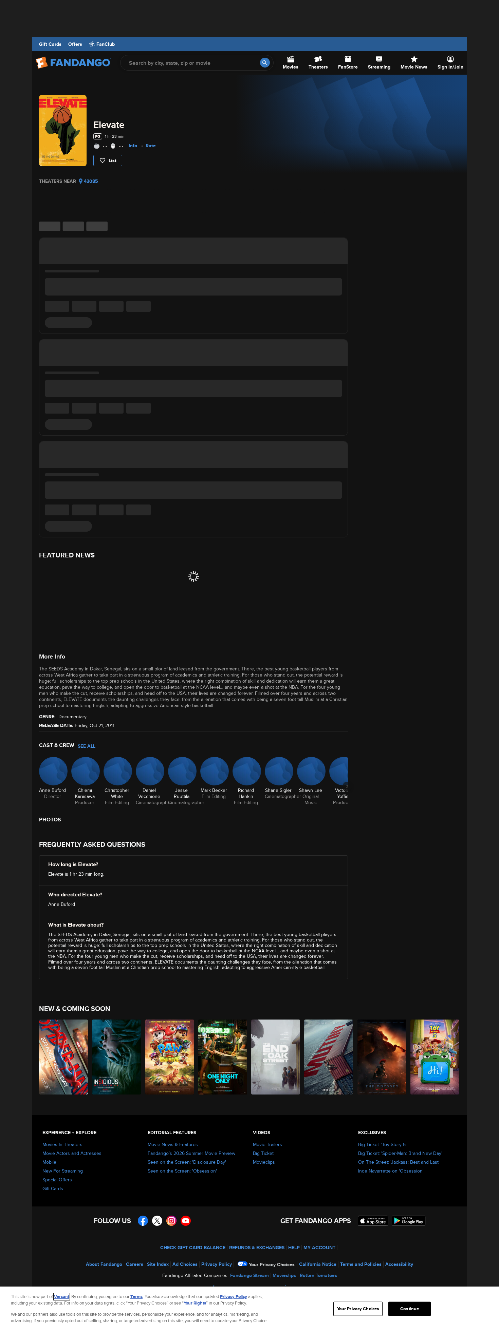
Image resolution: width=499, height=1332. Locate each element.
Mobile (49, 1162)
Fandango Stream (249, 1275)
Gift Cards (50, 44)
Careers (134, 1264)
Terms (136, 1296)
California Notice (317, 1264)
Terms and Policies (361, 1264)
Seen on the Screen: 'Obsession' (182, 1170)
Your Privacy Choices (272, 1264)
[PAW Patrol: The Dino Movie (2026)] (170, 1057)
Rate (151, 145)
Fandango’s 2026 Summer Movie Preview (191, 1153)
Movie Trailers (267, 1144)
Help (294, 1247)
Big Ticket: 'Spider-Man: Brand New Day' (400, 1153)
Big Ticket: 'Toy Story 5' (382, 1144)
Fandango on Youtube (186, 1221)
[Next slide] (347, 786)
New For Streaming (62, 1170)
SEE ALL (86, 746)
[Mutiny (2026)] (329, 1057)
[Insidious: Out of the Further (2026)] (117, 1057)
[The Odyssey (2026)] (382, 1057)
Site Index (158, 1264)
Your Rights (195, 1303)
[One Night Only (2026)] (223, 1057)
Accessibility (399, 1264)
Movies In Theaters (62, 1144)
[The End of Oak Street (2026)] (276, 1057)
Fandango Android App (409, 1221)
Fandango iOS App (373, 1221)
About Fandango (104, 1264)
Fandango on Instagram (171, 1221)
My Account (319, 1247)
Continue (409, 1309)
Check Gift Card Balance (192, 1247)
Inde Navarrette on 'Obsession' (391, 1170)
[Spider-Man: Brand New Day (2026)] (64, 1057)
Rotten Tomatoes (318, 1275)
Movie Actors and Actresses (71, 1153)
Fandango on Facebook (143, 1221)
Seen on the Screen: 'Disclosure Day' (187, 1162)
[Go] (265, 63)
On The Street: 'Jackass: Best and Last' (399, 1162)
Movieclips (264, 1162)
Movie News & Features (173, 1144)
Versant (61, 1296)
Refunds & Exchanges (256, 1247)
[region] (249, 1309)
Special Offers (57, 1179)
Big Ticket (263, 1153)
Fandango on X (157, 1221)
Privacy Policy (216, 1264)
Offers (75, 44)
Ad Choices (185, 1264)
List (112, 160)
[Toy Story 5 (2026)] (435, 1057)
